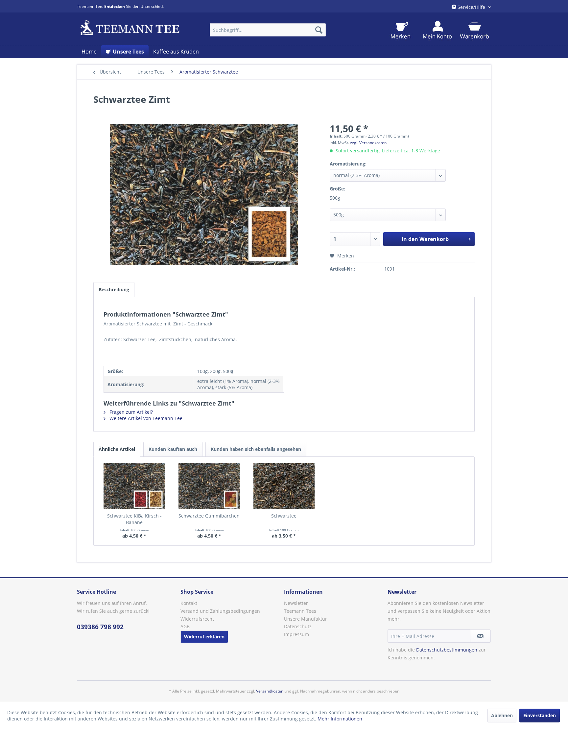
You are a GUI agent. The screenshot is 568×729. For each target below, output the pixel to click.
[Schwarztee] (284, 486)
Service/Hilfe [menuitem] (471, 7)
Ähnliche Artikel (117, 449)
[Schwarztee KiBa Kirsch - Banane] (134, 486)
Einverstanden (539, 715)
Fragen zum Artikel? (130, 412)
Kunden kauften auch (173, 449)
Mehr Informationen (340, 719)
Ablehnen (502, 715)
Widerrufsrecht (197, 619)
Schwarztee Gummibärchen (209, 516)
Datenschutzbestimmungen (446, 650)
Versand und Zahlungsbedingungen (220, 611)
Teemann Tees (300, 611)
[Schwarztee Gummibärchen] (209, 486)
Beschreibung (114, 289)
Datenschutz (298, 626)
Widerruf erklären (204, 636)
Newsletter (296, 603)
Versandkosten (269, 691)
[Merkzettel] (400, 30)
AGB (185, 626)
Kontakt (188, 603)
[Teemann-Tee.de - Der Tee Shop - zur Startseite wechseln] (129, 28)
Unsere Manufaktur (305, 619)
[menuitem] (268, 29)
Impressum (296, 634)
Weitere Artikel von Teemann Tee (145, 418)
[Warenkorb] (474, 30)
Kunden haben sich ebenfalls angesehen (256, 449)
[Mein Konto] (437, 30)
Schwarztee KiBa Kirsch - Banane (134, 519)
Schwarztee (283, 516)
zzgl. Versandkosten (368, 142)
